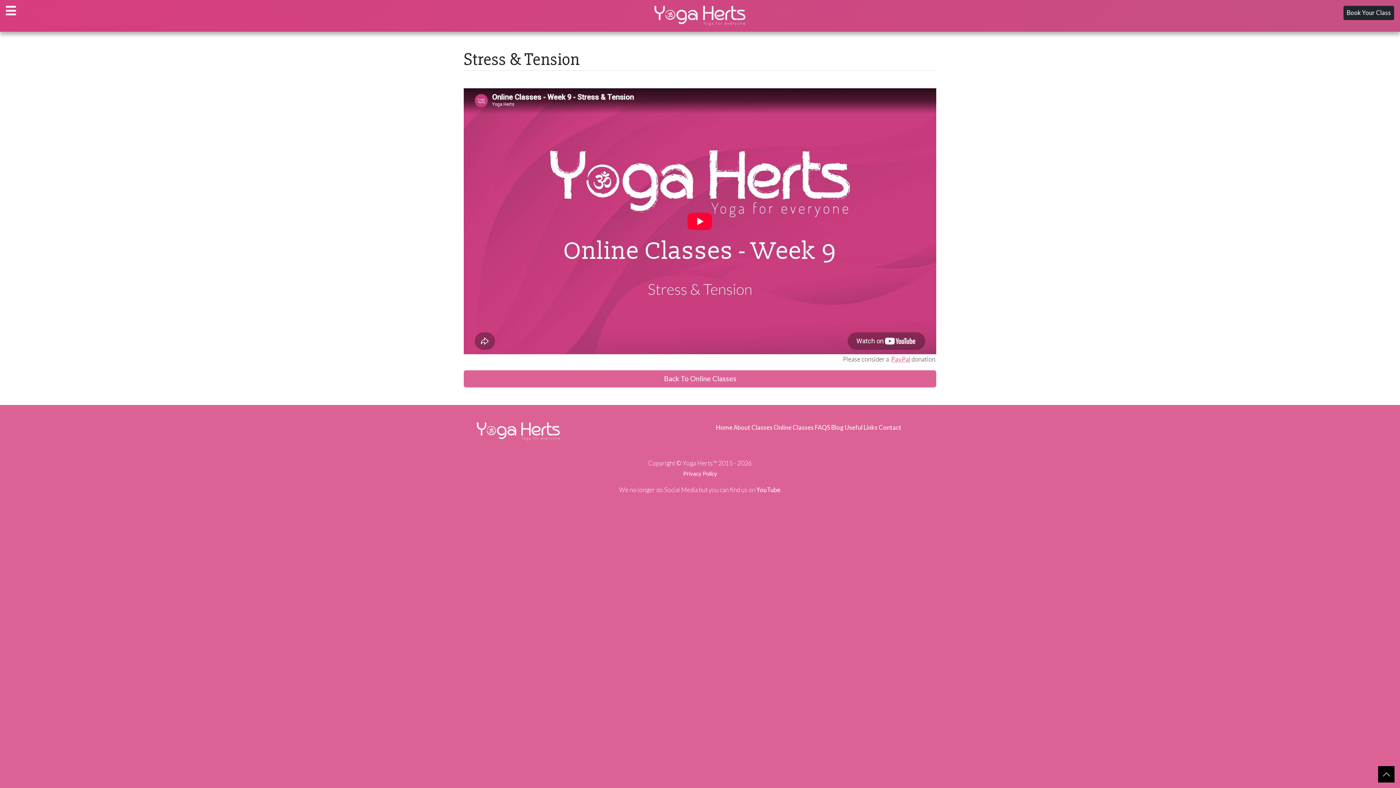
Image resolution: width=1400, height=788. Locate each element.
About (742, 427)
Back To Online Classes (700, 378)
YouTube (768, 490)
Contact (890, 427)
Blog (837, 427)
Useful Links (861, 427)
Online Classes (794, 427)
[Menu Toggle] (11, 10)
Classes (762, 427)
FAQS (822, 427)
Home (724, 427)
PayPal (900, 359)
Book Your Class (1369, 12)
